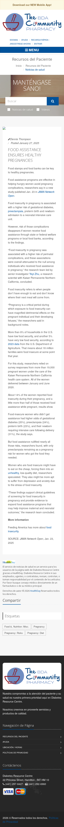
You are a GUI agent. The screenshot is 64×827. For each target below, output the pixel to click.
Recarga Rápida (39, 39)
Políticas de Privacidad (15, 752)
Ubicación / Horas (12, 747)
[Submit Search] (53, 101)
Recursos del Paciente (38, 65)
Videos (45, 109)
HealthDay (35, 590)
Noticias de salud (22, 109)
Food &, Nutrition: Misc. (16, 626)
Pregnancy (39, 626)
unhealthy (13, 473)
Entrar (38, 43)
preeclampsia (15, 211)
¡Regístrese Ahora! (20, 43)
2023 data (13, 344)
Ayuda (24, 39)
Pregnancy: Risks (13, 633)
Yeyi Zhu (34, 274)
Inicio (19, 65)
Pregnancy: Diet (35, 633)
